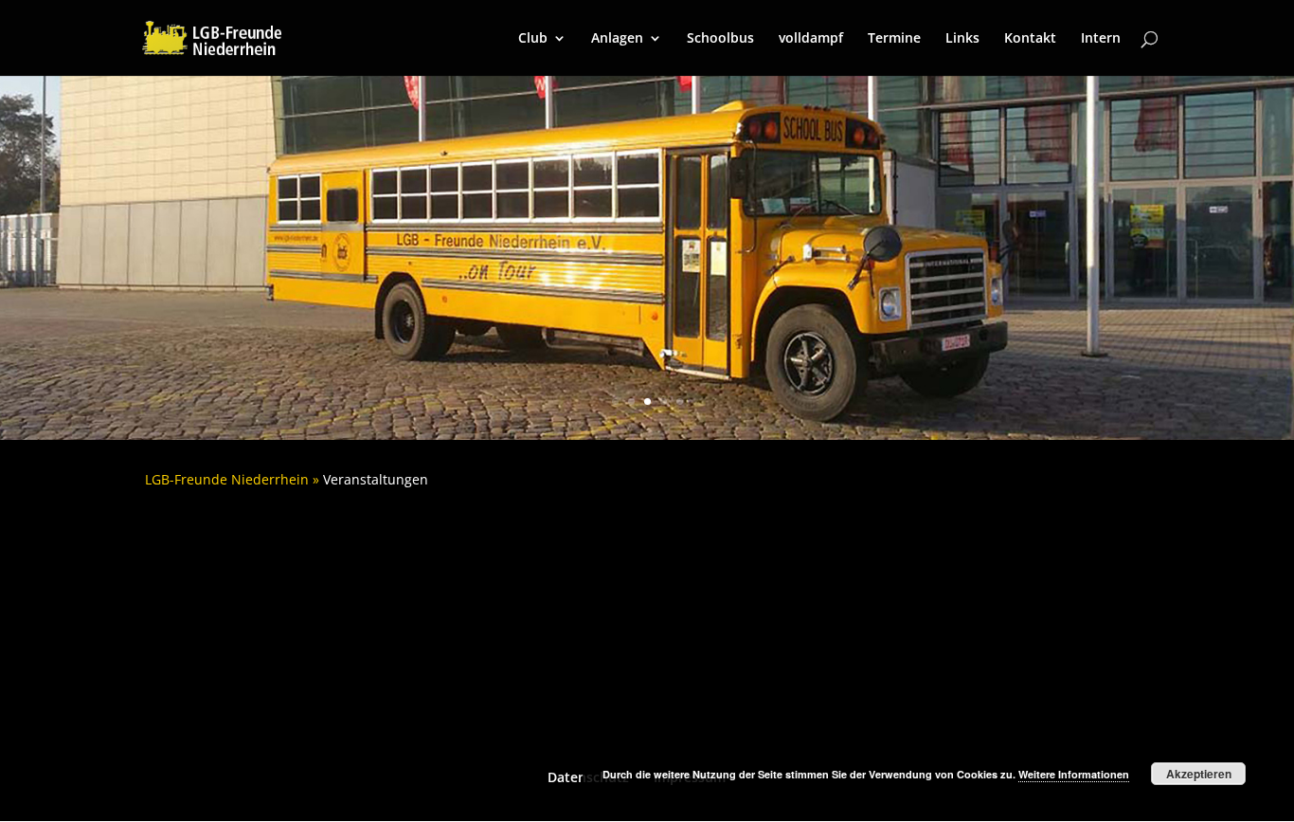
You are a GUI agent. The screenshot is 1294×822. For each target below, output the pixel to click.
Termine (894, 38)
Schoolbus (720, 38)
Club (533, 38)
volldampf (811, 38)
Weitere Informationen (1073, 774)
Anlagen (617, 38)
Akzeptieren (1198, 773)
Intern (1101, 38)
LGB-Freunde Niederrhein (227, 479)
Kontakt (1030, 38)
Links (962, 38)
